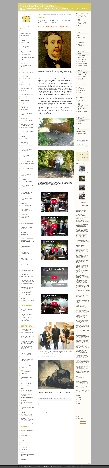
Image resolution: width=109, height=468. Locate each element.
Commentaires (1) (43, 399)
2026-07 (79, 397)
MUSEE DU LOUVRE (82, 74)
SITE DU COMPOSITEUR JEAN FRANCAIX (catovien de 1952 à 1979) (27, 407)
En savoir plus (79, 466)
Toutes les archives (81, 418)
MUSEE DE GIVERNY (82, 63)
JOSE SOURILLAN (25, 244)
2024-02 (79, 416)
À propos (27, 24)
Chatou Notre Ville (83, 137)
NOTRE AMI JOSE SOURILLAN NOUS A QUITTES (27, 309)
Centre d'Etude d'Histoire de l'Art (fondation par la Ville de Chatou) (27, 439)
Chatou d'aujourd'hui (82, 192)
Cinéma (22, 445)
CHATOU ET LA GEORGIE (26, 294)
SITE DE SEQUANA (25, 400)
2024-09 (79, 407)
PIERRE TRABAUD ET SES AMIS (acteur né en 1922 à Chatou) (26, 387)
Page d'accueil (48, 14)
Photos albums (80, 163)
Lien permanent (49, 399)
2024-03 (79, 414)
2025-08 (79, 403)
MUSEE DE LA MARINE (82, 72)
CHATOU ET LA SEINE (25, 196)
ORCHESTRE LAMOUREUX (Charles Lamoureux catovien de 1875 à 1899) (27, 377)
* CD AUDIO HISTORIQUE (26, 38)
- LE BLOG (23, 59)
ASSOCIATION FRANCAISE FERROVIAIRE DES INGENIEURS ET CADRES (26, 347)
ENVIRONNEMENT (25, 234)
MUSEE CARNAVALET (82, 59)
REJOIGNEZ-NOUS (25, 274)
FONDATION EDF (81, 115)
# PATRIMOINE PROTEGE (26, 35)
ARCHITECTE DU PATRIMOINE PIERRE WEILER (82, 16)
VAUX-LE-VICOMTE (82, 90)
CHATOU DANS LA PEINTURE (27, 163)
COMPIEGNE (80, 53)
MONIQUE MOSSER (25, 367)
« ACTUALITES (41, 14)
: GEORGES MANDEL (25, 76)
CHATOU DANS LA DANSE (26, 153)
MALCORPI (23, 317)
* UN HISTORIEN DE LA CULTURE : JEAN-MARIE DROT (26, 51)
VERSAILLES (80, 92)
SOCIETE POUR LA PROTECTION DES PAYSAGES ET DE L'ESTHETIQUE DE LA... (27, 419)
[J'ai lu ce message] (107, 466)
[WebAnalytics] (53, 1)
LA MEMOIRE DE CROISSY (26, 363)
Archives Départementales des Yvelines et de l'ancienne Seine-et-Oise (27, 432)
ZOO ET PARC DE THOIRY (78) (27, 423)
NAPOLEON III (24, 373)
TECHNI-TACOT (81, 29)
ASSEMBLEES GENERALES (27, 94)
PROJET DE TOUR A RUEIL (26, 262)
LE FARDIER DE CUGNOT (26, 365)
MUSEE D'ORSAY (81, 61)
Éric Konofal (23, 308)
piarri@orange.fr (27, 26)
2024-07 (79, 410)
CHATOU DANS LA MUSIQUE (27, 161)
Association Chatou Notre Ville (37, 6)
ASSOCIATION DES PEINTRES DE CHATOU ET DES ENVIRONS (27, 338)
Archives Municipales (25, 435)
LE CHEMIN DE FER (25, 250)
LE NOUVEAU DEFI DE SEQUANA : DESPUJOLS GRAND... (27, 319)
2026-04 (79, 399)
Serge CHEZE (24, 312)
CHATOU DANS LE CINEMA (27, 168)
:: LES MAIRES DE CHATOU (27, 88)
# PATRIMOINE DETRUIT (26, 30)
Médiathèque (23, 452)
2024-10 (79, 405)
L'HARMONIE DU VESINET (26, 357)
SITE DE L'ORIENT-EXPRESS (27, 397)
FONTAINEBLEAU (81, 55)
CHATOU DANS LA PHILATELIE (27, 166)
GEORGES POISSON (25, 351)
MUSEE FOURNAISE (82, 76)
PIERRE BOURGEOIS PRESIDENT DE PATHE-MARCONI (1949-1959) (26, 382)
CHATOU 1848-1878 (25, 96)
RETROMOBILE (83, 183)
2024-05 (79, 412)
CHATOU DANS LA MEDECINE (27, 159)
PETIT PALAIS (80, 81)
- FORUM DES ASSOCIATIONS (27, 57)
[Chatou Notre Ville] (83, 139)
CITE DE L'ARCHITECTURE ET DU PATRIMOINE (82, 50)
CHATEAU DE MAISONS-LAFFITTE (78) (82, 45)
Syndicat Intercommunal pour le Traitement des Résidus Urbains (27, 456)
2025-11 (79, 401)
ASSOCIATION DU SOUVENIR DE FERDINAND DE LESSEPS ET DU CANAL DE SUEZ (27, 342)
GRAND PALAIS (81, 57)
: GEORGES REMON (25, 78)
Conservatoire (24, 447)
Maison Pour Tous (24, 449)
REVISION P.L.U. (24, 264)
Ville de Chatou (24, 459)
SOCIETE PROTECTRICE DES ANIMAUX (82, 100)
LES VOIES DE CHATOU (26, 256)
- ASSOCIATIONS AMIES (26, 54)
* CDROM (23, 40)
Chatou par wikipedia (25, 442)
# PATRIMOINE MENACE (26, 33)
